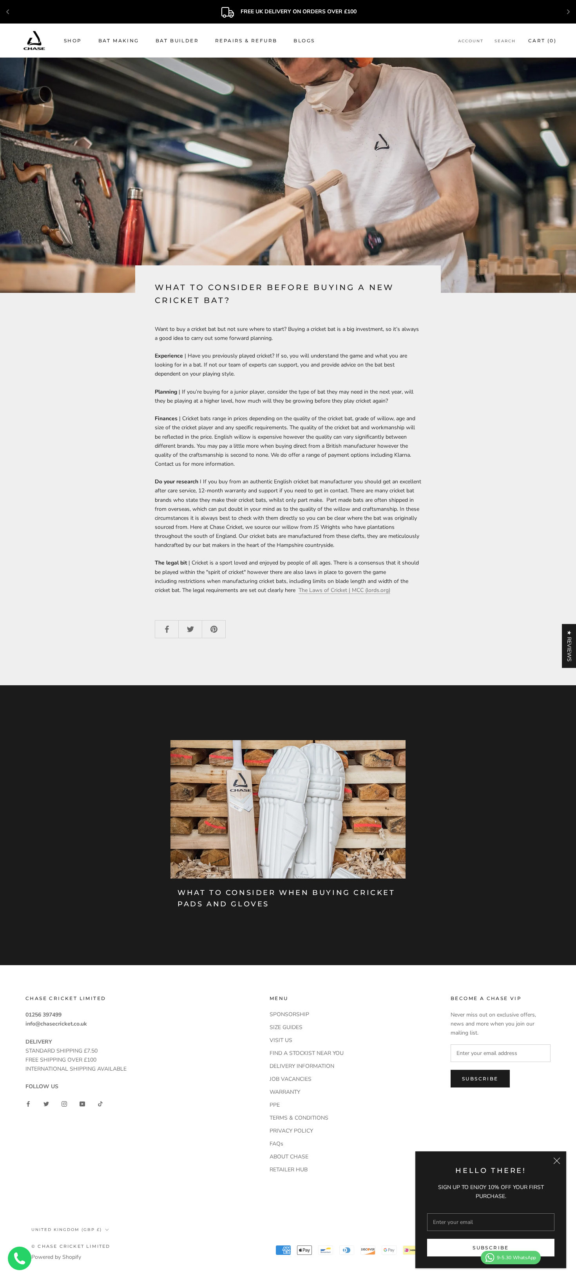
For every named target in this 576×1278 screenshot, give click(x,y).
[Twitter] (46, 1103)
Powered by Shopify (56, 1257)
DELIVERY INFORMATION (302, 1066)
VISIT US (281, 1040)
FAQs (276, 1143)
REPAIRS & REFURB (246, 41)
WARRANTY (285, 1092)
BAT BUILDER (177, 41)
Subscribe (491, 1248)
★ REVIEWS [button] (569, 646)
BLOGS (304, 41)
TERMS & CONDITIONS (299, 1118)
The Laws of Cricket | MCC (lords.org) (344, 590)
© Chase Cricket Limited (70, 1246)
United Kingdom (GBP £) (66, 1229)
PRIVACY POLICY (291, 1131)
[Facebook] (28, 1103)
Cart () (542, 41)
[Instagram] (64, 1103)
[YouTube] (82, 1103)
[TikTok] (100, 1103)
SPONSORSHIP (289, 1014)
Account (471, 41)
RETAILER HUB (289, 1169)
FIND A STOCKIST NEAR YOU (307, 1053)
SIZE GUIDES (286, 1027)
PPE (275, 1105)
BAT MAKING (118, 41)
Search (505, 41)
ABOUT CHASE (289, 1156)
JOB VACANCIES (291, 1079)
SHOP (73, 41)
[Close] (556, 1160)
